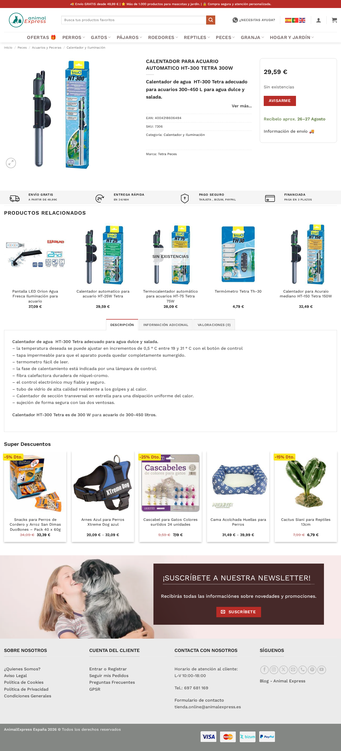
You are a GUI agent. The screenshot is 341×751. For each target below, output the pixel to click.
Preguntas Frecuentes (112, 682)
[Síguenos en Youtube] (321, 670)
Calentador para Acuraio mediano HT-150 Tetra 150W (306, 293)
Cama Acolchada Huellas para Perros (238, 522)
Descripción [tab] (122, 325)
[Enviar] (210, 19)
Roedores (161, 37)
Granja (251, 37)
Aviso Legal (15, 675)
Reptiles (195, 37)
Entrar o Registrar (108, 668)
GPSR (94, 689)
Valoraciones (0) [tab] (214, 325)
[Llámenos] (302, 670)
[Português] (295, 20)
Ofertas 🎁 (41, 37)
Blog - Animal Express (282, 680)
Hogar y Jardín (290, 37)
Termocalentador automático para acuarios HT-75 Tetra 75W (170, 296)
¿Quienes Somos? (22, 668)
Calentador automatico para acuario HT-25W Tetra (102, 293)
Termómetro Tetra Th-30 (238, 291)
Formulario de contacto (199, 700)
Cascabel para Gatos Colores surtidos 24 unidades (170, 522)
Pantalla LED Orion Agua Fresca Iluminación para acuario (35, 296)
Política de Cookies (23, 682)
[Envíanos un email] (293, 670)
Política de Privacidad (26, 689)
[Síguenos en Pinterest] (312, 670)
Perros (72, 37)
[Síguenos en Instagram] (274, 670)
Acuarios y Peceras (46, 47)
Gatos (99, 37)
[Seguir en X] (283, 670)
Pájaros (128, 37)
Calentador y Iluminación (86, 47)
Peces (223, 37)
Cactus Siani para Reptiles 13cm (306, 522)
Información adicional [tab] (165, 325)
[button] (318, 20)
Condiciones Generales (27, 695)
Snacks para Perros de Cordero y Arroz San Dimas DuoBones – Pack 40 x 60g (35, 524)
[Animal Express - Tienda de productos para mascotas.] (28, 20)
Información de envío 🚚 (289, 131)
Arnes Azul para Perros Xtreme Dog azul (102, 522)
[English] (302, 20)
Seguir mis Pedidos (108, 675)
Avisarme (280, 100)
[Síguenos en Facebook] (264, 670)
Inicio (8, 47)
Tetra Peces (167, 154)
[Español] (288, 20)
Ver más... (242, 105)
